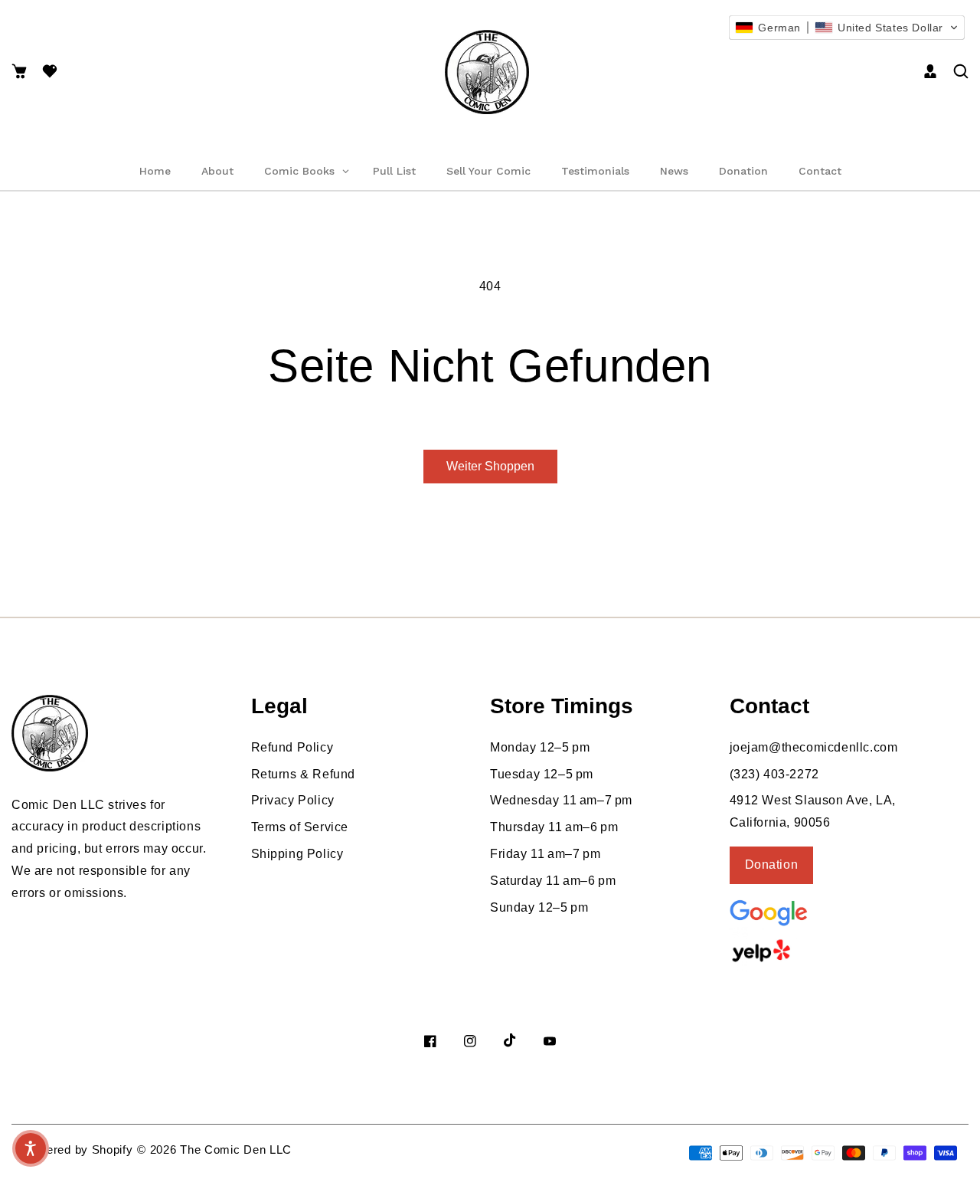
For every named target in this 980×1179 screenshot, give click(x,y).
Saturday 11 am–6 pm (553, 880)
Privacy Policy (293, 800)
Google (806, 911)
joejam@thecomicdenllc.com (814, 747)
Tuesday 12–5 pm (541, 774)
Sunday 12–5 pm (539, 907)
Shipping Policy (297, 853)
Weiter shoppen (490, 466)
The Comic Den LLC (236, 1149)
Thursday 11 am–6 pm (554, 826)
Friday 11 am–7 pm (545, 853)
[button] (19, 72)
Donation (772, 864)
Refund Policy (292, 747)
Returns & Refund (303, 774)
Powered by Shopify (78, 1149)
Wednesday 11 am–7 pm (561, 800)
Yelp (802, 951)
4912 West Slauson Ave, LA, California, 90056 (813, 811)
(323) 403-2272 (774, 774)
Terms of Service (300, 826)
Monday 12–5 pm (540, 747)
